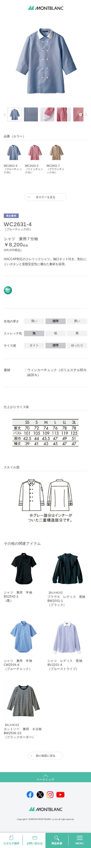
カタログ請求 (11, 843)
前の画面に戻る (45, 755)
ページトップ (45, 779)
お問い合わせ (35, 843)
